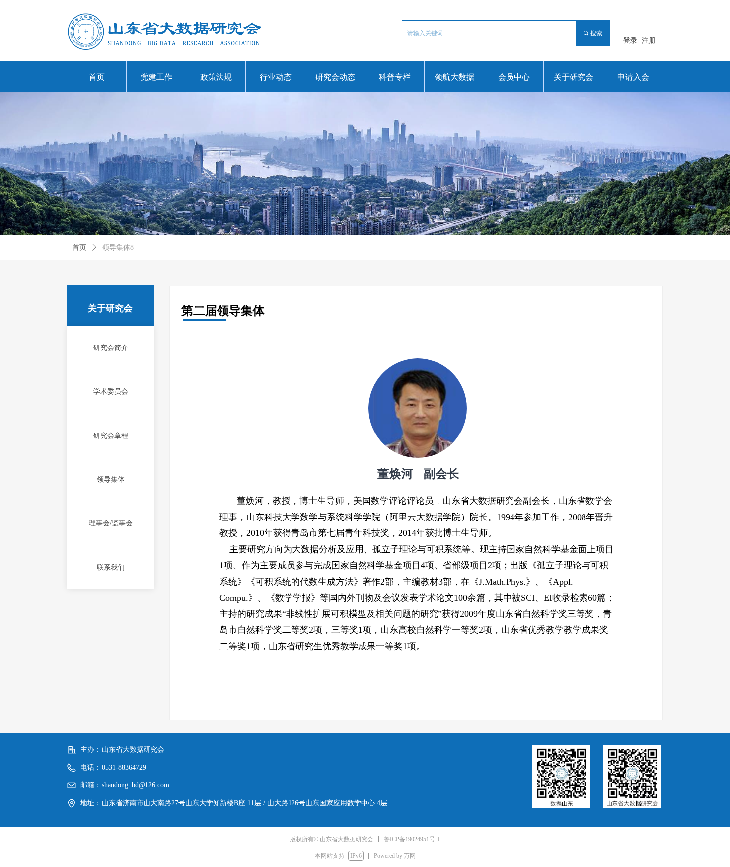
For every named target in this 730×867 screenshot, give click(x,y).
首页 (79, 247)
